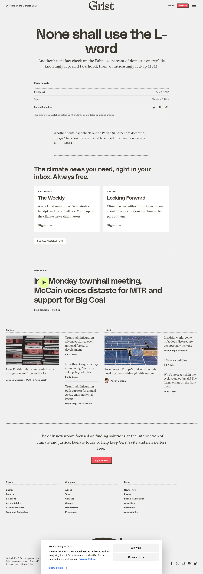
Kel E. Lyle (169, 365)
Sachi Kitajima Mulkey (175, 350)
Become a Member (134, 498)
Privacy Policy (26, 564)
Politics (56, 309)
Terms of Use (12, 564)
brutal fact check (79, 133)
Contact (69, 498)
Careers (69, 503)
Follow (170, 5)
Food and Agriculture (17, 512)
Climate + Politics (160, 99)
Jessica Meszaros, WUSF (19, 379)
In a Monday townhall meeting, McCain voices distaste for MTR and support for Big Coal (98, 290)
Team (68, 494)
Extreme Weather (15, 507)
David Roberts (41, 83)
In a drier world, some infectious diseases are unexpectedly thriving (178, 341)
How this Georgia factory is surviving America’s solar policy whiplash (81, 368)
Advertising (130, 503)
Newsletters (130, 489)
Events (127, 494)
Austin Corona (118, 380)
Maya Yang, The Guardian (78, 403)
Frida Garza (170, 391)
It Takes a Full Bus (175, 360)
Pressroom (71, 512)
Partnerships (71, 507)
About (68, 489)
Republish (129, 507)
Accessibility (131, 512)
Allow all (136, 547)
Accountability (14, 503)
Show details (56, 567)
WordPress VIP (32, 561)
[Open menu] (194, 5)
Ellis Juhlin (71, 354)
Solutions (11, 498)
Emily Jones (71, 377)
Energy (9, 489)
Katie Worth (41, 379)
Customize (134, 557)
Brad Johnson (41, 309)
